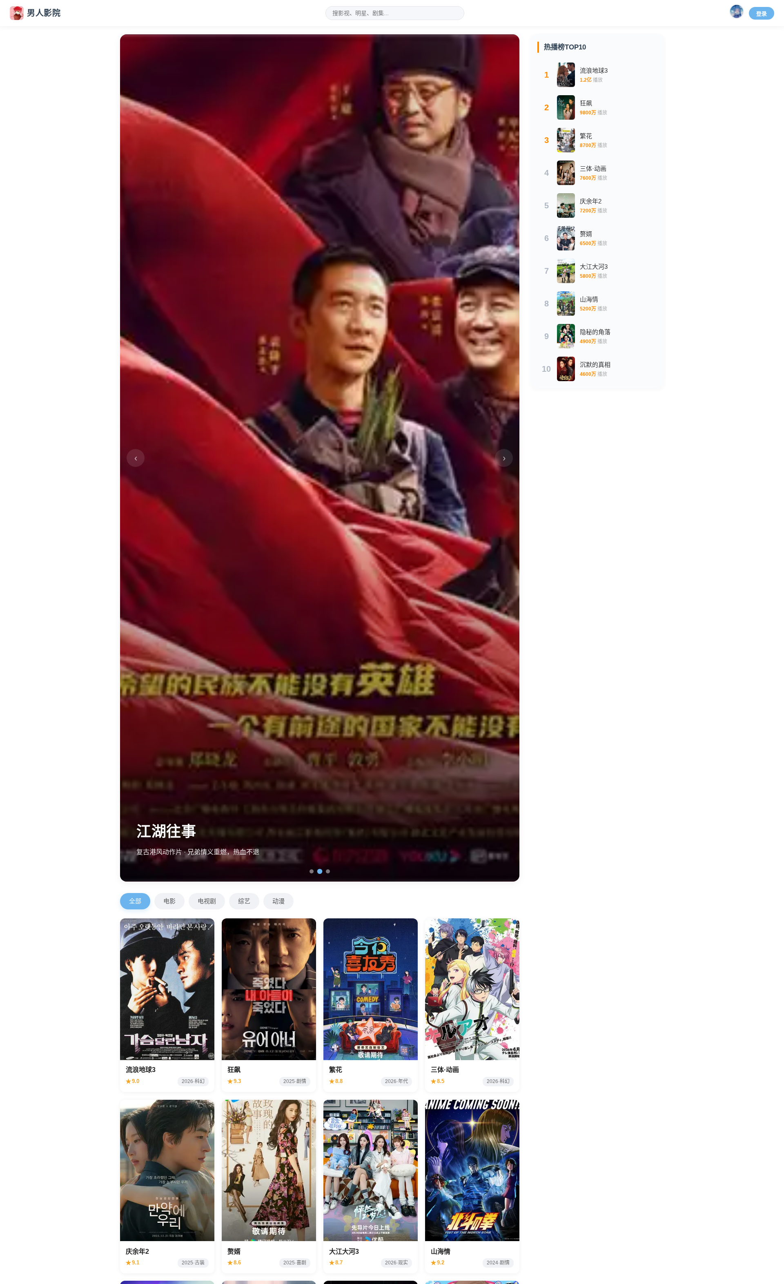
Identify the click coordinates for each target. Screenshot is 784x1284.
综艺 (244, 901)
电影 (169, 901)
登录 (761, 14)
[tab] (312, 871)
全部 (135, 901)
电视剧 (207, 901)
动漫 (278, 901)
